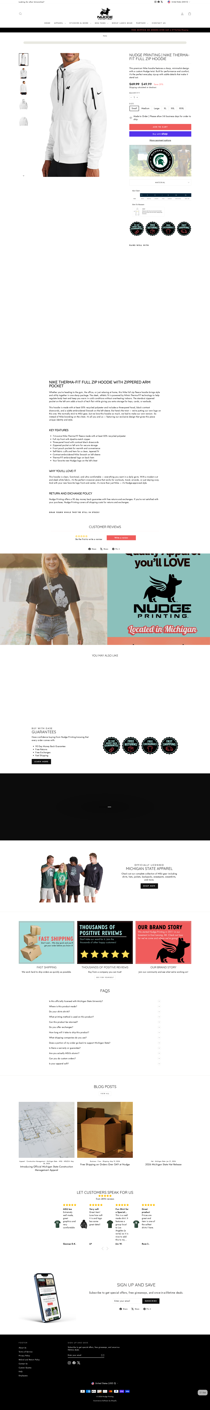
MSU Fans (100, 23)
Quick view (39, 701)
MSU (60, 1161)
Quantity (134, 93)
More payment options (160, 140)
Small (134, 108)
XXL (172, 108)
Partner (141, 23)
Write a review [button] (121, 537)
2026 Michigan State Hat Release (163, 1164)
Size (131, 104)
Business (93, 1161)
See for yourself (105, 977)
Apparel (59, 23)
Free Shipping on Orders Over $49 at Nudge (105, 1164)
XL (165, 108)
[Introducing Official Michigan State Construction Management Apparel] (46, 1130)
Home (47, 23)
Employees (23, 1375)
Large (156, 108)
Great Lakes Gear (122, 23)
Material (160, 182)
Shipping (133, 87)
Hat (152, 1161)
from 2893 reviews (105, 1198)
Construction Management (36, 1161)
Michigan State (52, 1161)
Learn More (41, 761)
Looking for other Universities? (31, 2)
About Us (22, 1347)
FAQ (20, 1371)
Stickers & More (79, 23)
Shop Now (149, 886)
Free (99, 1161)
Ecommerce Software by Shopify (105, 1401)
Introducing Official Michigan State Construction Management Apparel (46, 1168)
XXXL (181, 108)
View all (105, 1093)
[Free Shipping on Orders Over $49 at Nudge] (105, 1130)
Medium (145, 108)
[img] (105, 1195)
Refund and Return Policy (29, 1359)
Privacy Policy (24, 1355)
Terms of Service (25, 1351)
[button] (103, 1248)
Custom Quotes (25, 1367)
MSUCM (67, 1161)
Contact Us (159, 23)
